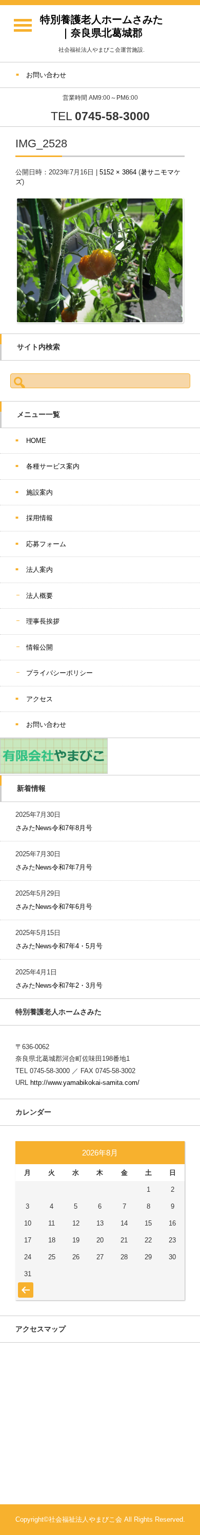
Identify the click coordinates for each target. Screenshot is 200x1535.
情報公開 (39, 647)
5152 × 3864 (117, 172)
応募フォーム (46, 544)
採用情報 (39, 518)
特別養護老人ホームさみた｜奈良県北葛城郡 (101, 26)
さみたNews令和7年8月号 (53, 828)
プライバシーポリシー (59, 673)
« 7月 (24, 1284)
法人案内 (39, 569)
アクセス (39, 699)
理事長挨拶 (42, 621)
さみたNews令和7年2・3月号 (59, 985)
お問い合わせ (46, 724)
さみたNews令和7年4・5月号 (59, 946)
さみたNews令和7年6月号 (53, 906)
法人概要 (39, 595)
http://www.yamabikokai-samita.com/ (84, 1082)
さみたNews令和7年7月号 (53, 867)
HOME (36, 440)
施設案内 (39, 492)
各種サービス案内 (52, 466)
